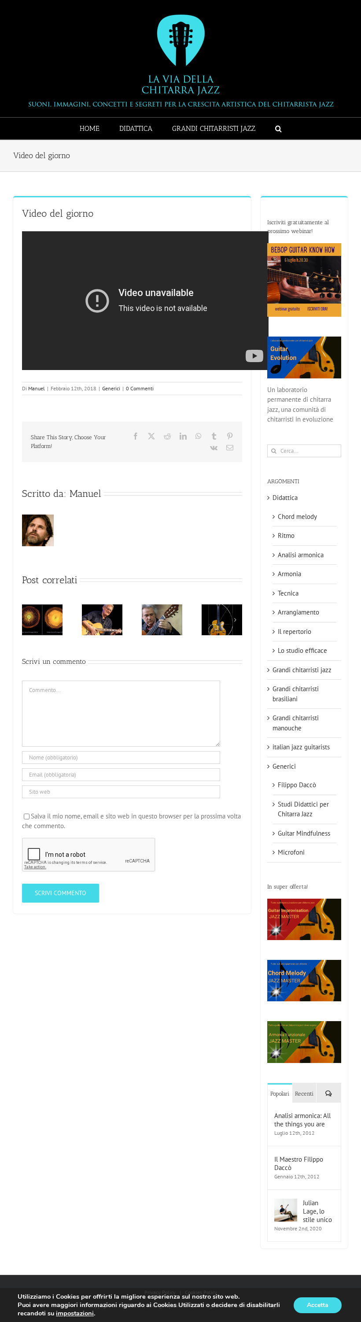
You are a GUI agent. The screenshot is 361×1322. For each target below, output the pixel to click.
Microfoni (291, 852)
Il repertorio (294, 631)
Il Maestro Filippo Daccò (298, 1163)
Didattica (285, 497)
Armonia (289, 574)
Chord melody (297, 516)
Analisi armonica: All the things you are (302, 1119)
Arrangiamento (298, 612)
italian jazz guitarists (301, 747)
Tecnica (288, 593)
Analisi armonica (301, 555)
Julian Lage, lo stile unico (317, 1211)
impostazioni (75, 1313)
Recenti (304, 1093)
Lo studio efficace (302, 650)
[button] (278, 129)
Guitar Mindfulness (304, 833)
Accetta (317, 1305)
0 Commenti (140, 388)
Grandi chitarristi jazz (302, 670)
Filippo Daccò (297, 785)
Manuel (36, 388)
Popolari (279, 1093)
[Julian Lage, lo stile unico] (285, 1203)
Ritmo (286, 535)
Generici (111, 388)
